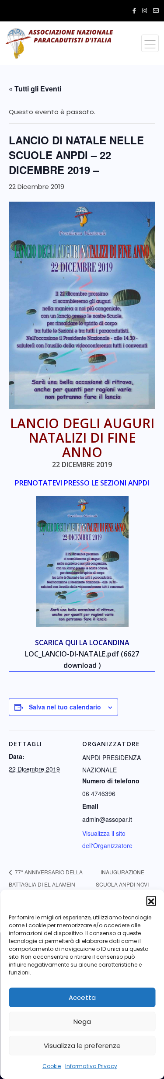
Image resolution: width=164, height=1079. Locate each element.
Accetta (82, 997)
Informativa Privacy (91, 1066)
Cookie (51, 1066)
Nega (82, 1021)
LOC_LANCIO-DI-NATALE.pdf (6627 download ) (82, 659)
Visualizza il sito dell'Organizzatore (107, 839)
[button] (151, 900)
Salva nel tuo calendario (65, 706)
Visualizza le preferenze (82, 1045)
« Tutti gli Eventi (35, 89)
